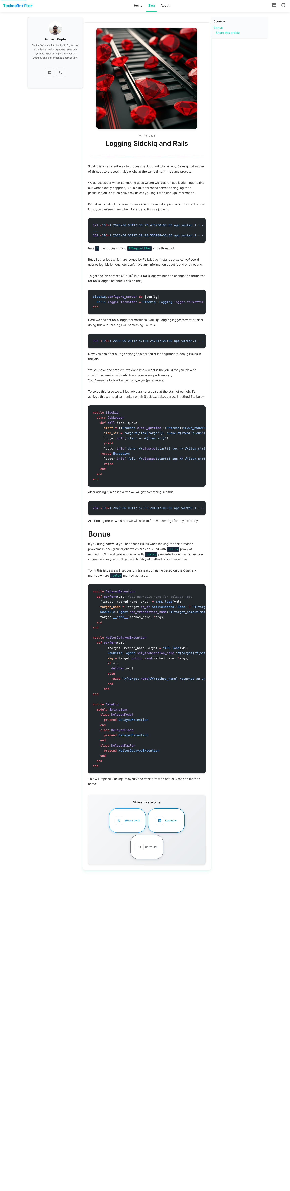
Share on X (132, 820)
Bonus (218, 27)
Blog (151, 5)
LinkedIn (171, 820)
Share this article (228, 32)
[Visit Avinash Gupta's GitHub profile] (60, 73)
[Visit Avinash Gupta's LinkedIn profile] (49, 73)
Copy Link (152, 847)
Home (138, 5)
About (165, 5)
